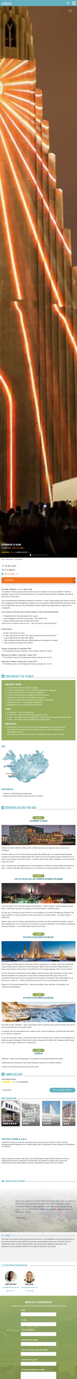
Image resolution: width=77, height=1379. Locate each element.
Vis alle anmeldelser (62, 1090)
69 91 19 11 (11, 1291)
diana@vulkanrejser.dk (29, 1287)
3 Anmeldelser (21, 552)
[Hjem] (6, 3)
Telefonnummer (28, 1330)
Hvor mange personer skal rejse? (35, 1350)
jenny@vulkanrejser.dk (11, 1287)
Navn (24, 1310)
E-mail (24, 1320)
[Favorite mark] (70, 11)
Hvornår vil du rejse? (30, 1340)
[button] (30, 555)
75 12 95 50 (29, 1291)
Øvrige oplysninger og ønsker (33, 1369)
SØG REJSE (9, 580)
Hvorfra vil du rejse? (30, 1360)
